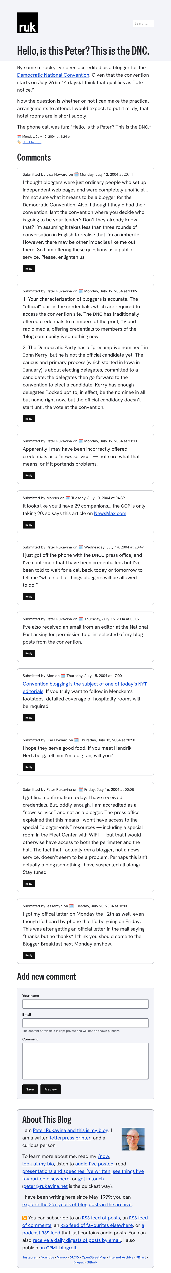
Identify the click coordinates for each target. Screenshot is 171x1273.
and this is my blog (70, 1130)
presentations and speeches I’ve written (66, 1171)
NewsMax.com (110, 513)
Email (26, 1014)
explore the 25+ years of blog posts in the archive (77, 1204)
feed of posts (101, 1217)
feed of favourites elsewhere (96, 1225)
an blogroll (57, 1247)
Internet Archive (121, 1257)
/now (103, 1156)
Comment (30, 1039)
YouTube (47, 1257)
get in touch (91, 1178)
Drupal (78, 1262)
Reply (28, 268)
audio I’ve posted (94, 1163)
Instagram (30, 1257)
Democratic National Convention (53, 75)
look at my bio (38, 1163)
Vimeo (62, 1257)
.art (141, 1257)
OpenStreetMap (94, 1257)
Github (92, 1262)
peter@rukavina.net (45, 1186)
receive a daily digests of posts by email (77, 1240)
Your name (30, 995)
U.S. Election (32, 142)
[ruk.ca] (85, 22)
